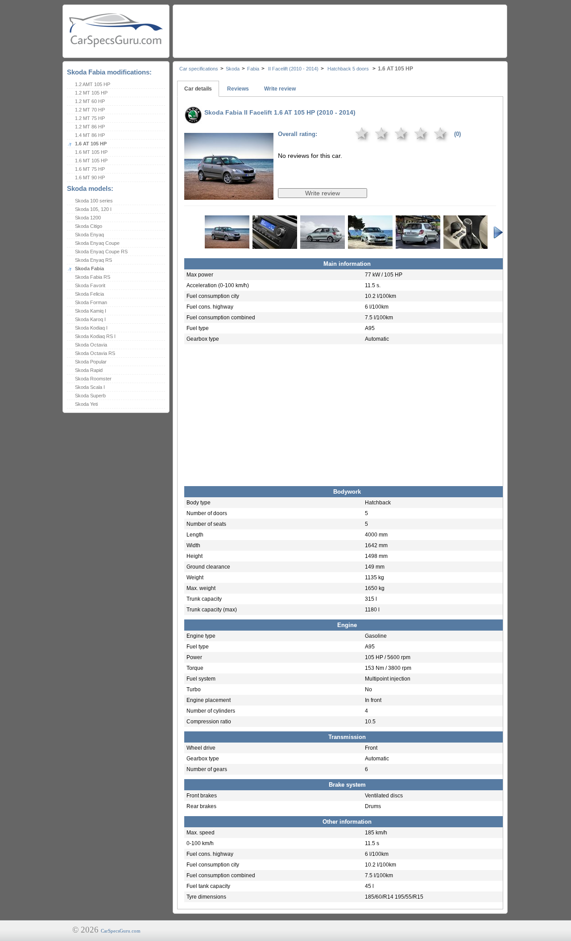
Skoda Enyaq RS (93, 260)
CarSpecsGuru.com (121, 930)
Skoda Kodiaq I (91, 327)
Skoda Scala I (90, 387)
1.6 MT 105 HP (91, 152)
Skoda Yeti (86, 404)
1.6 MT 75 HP (90, 169)
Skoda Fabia (89, 268)
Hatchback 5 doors (348, 68)
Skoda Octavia (91, 344)
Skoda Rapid (89, 370)
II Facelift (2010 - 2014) (293, 68)
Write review (280, 89)
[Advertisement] (339, 29)
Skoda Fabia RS (92, 277)
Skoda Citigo (88, 226)
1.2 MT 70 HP (90, 109)
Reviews (238, 89)
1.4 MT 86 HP (90, 135)
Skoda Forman (91, 302)
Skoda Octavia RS (95, 353)
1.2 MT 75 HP (90, 118)
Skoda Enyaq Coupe (97, 243)
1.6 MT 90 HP (90, 177)
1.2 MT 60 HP (90, 101)
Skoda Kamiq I (90, 311)
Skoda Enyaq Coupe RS (101, 251)
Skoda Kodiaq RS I (95, 336)
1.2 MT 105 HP (91, 92)
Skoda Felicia (89, 294)
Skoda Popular (91, 361)
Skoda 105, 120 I (93, 209)
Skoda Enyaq (89, 234)
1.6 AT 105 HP (91, 143)
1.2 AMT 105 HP (92, 84)
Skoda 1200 (88, 217)
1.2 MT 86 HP (90, 126)
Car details (198, 89)
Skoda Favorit (90, 285)
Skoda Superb (90, 395)
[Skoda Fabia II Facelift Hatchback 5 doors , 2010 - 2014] (228, 193)
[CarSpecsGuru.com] (116, 29)
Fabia (253, 68)
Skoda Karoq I (90, 319)
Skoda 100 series (94, 200)
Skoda (233, 68)
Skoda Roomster (93, 378)
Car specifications (198, 68)
